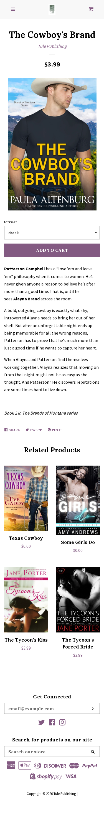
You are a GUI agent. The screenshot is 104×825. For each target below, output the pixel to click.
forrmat (10, 222)
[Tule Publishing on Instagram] (62, 723)
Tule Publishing (52, 46)
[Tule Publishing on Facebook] (52, 723)
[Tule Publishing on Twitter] (41, 723)
